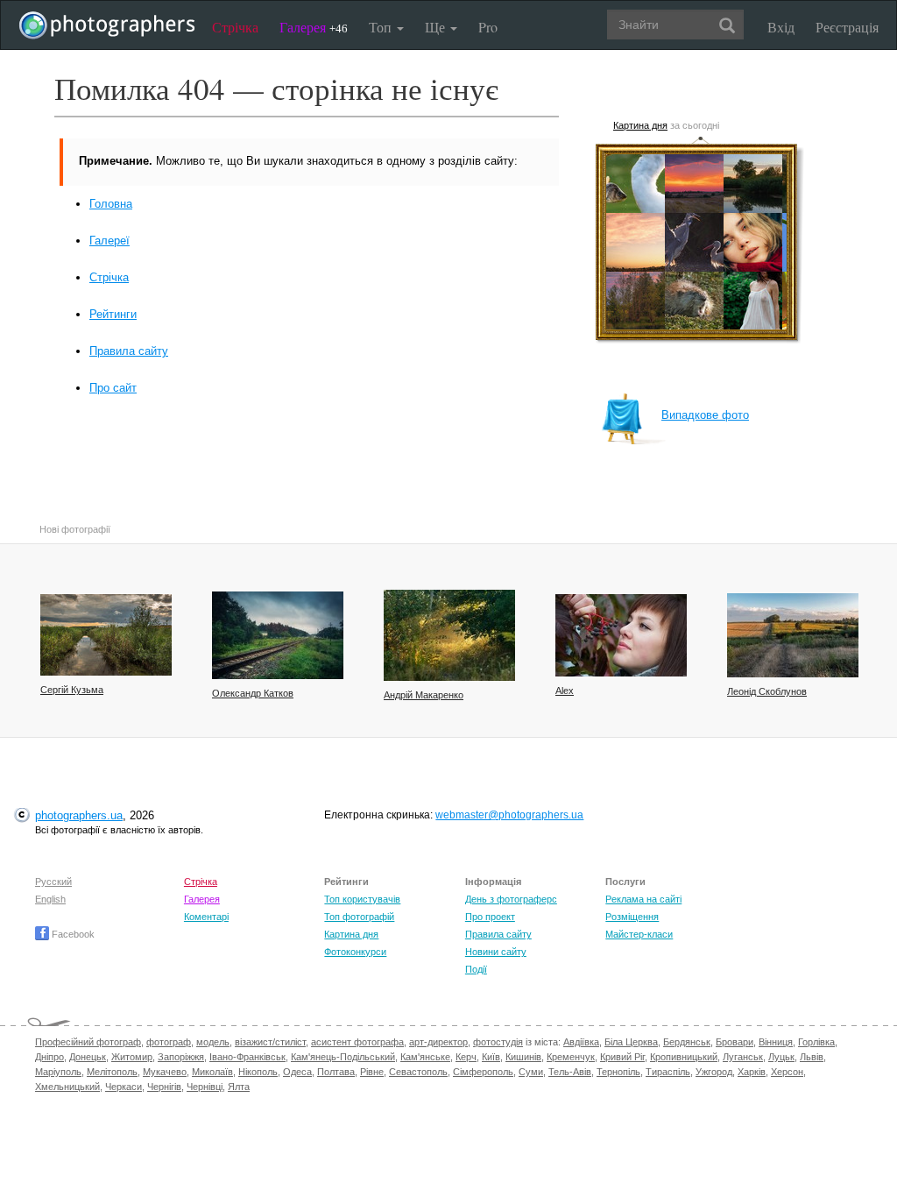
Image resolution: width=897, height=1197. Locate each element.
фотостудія (498, 1042)
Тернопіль (618, 1071)
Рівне (372, 1071)
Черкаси (123, 1086)
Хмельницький (67, 1086)
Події (476, 969)
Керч (466, 1057)
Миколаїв (212, 1071)
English (50, 899)
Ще (436, 27)
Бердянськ (686, 1042)
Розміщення (632, 916)
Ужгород (714, 1071)
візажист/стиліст (270, 1042)
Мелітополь (112, 1071)
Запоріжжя (181, 1057)
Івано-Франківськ (247, 1057)
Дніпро (49, 1057)
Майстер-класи (639, 934)
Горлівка (816, 1042)
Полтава (336, 1071)
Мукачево (165, 1071)
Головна (110, 203)
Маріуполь (58, 1071)
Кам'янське (425, 1057)
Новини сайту (495, 951)
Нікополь (258, 1071)
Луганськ (743, 1057)
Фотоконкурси (355, 951)
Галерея (313, 27)
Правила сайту (128, 351)
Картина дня (640, 125)
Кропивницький (683, 1057)
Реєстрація (847, 27)
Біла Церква (631, 1042)
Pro (488, 27)
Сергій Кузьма (71, 689)
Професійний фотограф (88, 1042)
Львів (811, 1057)
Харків (752, 1071)
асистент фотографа (357, 1042)
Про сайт (113, 387)
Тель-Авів (569, 1071)
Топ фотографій (359, 916)
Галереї (109, 240)
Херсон (787, 1071)
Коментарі (206, 916)
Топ (382, 27)
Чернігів (164, 1086)
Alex (564, 690)
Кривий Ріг (622, 1057)
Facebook (72, 934)
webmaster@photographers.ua (509, 815)
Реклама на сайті (643, 899)
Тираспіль (668, 1071)
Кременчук (571, 1057)
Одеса (297, 1071)
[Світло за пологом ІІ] (449, 635)
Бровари (734, 1042)
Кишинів (523, 1057)
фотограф (168, 1042)
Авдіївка (581, 1042)
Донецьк (87, 1057)
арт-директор (438, 1042)
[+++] (792, 635)
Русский (53, 881)
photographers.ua (79, 815)
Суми (531, 1071)
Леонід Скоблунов (767, 691)
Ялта (239, 1086)
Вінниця (776, 1042)
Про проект (490, 916)
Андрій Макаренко (423, 695)
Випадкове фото (705, 414)
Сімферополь (483, 1071)
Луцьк (781, 1057)
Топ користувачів (362, 899)
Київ (491, 1057)
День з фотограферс (511, 899)
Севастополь (418, 1071)
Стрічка (235, 27)
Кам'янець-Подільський (343, 1057)
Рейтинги (113, 314)
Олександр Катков (252, 693)
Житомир (131, 1057)
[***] (106, 635)
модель (213, 1042)
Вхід (781, 27)
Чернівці (204, 1086)
